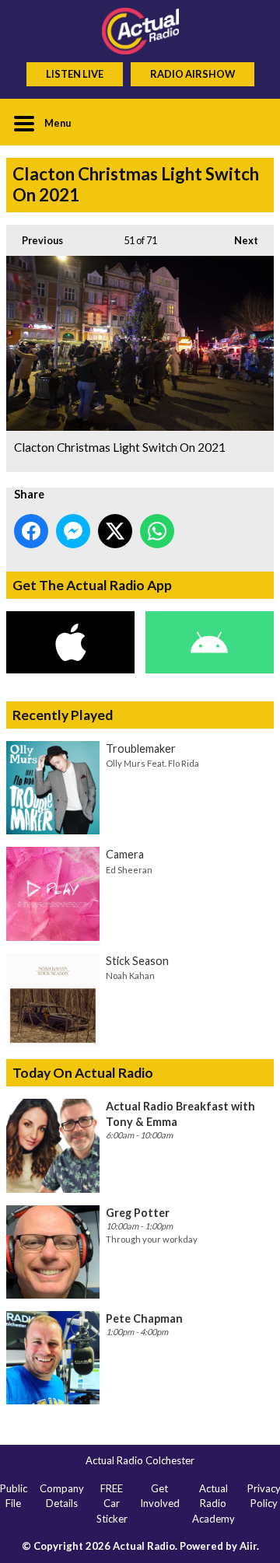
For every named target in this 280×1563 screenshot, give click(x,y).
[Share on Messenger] (73, 531)
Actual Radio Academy (213, 1503)
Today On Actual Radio (82, 1073)
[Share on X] (115, 531)
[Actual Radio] (140, 31)
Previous (34, 240)
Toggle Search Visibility (250, 122)
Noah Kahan (130, 975)
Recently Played (62, 715)
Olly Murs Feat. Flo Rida (152, 763)
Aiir (248, 1546)
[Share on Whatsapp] (157, 531)
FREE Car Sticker (112, 1503)
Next (238, 240)
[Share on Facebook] (31, 531)
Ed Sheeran (129, 870)
